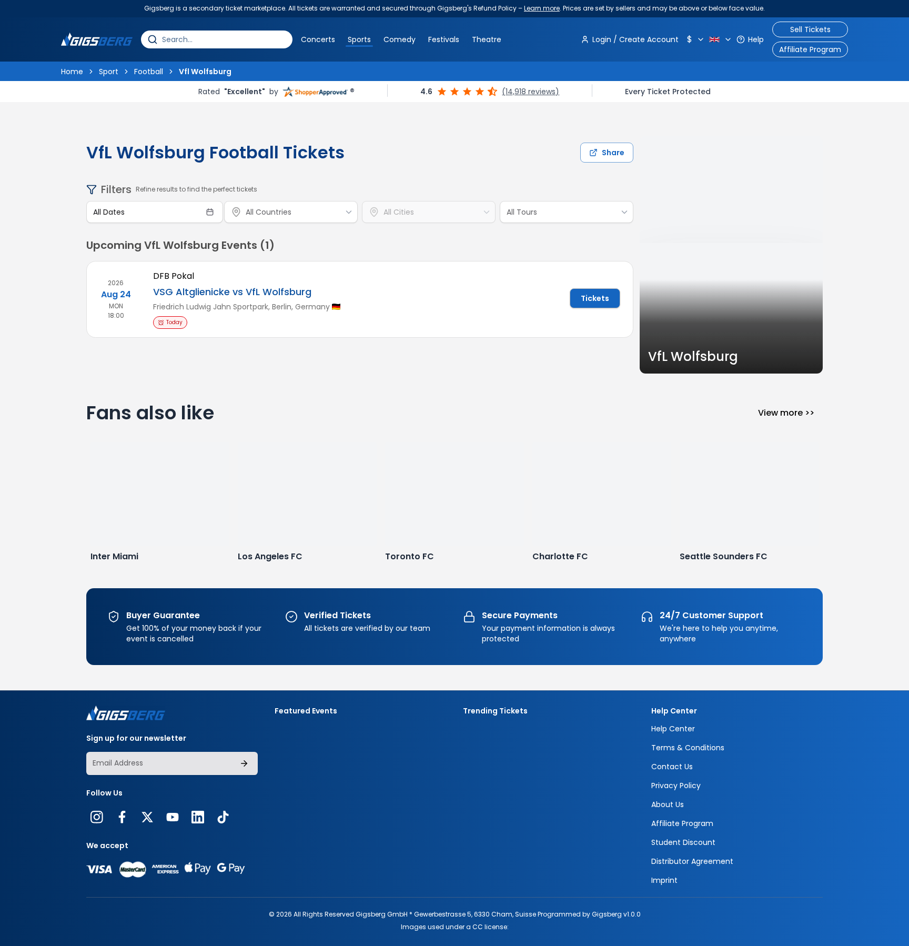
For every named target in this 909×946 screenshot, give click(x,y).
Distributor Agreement (692, 861)
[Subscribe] (244, 763)
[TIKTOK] (223, 817)
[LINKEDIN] (197, 817)
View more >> (786, 413)
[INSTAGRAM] (96, 817)
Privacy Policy (676, 785)
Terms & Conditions (687, 747)
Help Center (673, 728)
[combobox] (224, 39)
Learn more (542, 8)
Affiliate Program (810, 49)
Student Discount (683, 842)
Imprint (664, 880)
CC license (489, 926)
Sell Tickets (810, 29)
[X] (147, 817)
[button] (696, 39)
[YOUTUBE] (172, 817)
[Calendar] (210, 212)
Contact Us (672, 766)
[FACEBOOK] (122, 817)
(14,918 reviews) (530, 91)
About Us (667, 804)
